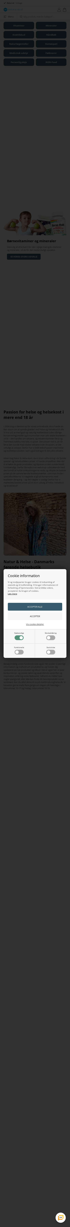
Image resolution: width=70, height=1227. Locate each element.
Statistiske (51, 647)
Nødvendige (19, 633)
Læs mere (12, 593)
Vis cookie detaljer (35, 624)
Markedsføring (50, 633)
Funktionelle (19, 647)
